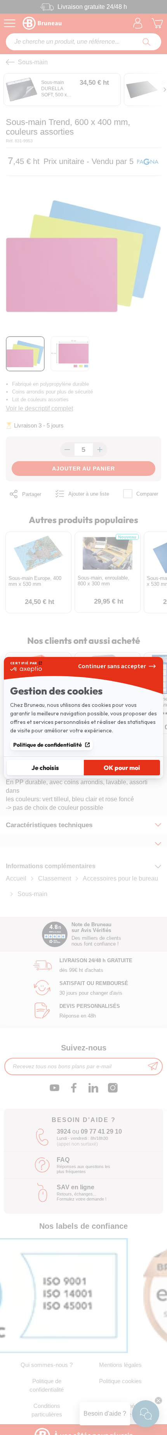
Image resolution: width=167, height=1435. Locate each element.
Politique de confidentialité (47, 744)
